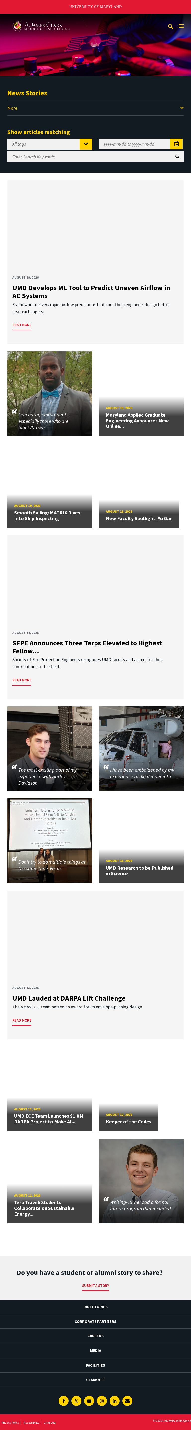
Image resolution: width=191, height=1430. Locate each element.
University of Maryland (95, 7)
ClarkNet (95, 1379)
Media (95, 1350)
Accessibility (31, 1422)
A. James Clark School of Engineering (41, 18)
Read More (21, 324)
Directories (95, 1306)
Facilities (95, 1365)
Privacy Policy (10, 1422)
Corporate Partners (95, 1321)
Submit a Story (95, 1285)
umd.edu (50, 1422)
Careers (95, 1335)
